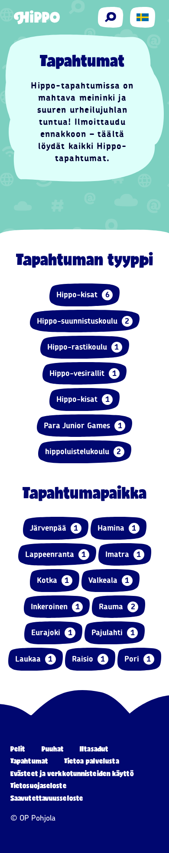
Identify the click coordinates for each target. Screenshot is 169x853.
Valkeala (109, 580)
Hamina (117, 528)
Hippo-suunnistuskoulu (83, 321)
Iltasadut (94, 749)
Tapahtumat (29, 761)
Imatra (123, 554)
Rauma (117, 607)
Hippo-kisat (83, 295)
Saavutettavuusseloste (46, 798)
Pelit (18, 749)
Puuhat (53, 749)
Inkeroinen (55, 607)
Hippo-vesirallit (83, 373)
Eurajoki (51, 632)
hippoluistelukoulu (83, 451)
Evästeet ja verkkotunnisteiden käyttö (72, 773)
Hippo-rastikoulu (83, 347)
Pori (137, 659)
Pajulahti (113, 632)
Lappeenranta (55, 554)
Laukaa (34, 659)
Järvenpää (54, 528)
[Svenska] (142, 17)
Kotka (53, 580)
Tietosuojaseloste (38, 785)
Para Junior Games (83, 425)
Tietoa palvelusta (91, 761)
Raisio (88, 659)
